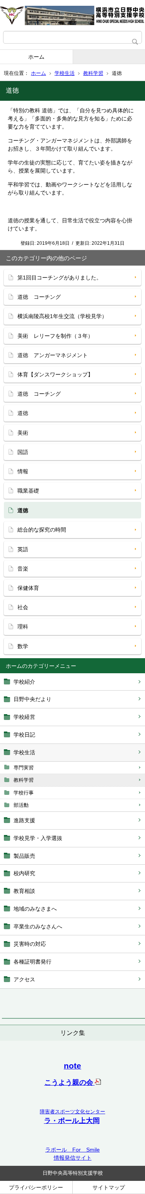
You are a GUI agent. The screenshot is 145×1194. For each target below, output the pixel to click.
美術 (22, 433)
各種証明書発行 (32, 962)
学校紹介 (24, 682)
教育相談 (24, 891)
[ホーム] (72, 15)
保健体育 (28, 588)
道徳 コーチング (39, 297)
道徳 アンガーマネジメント (52, 355)
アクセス (24, 979)
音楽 (22, 569)
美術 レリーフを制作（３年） (55, 336)
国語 (22, 452)
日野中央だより (32, 699)
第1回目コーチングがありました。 (59, 277)
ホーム (36, 57)
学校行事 (24, 793)
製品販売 (24, 856)
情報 (22, 471)
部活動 (21, 805)
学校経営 (24, 717)
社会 (22, 607)
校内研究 (24, 873)
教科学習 (93, 73)
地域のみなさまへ (35, 909)
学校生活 (65, 73)
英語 (22, 549)
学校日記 (24, 735)
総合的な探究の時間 (41, 530)
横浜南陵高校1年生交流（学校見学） (62, 316)
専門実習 (24, 768)
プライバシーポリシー (36, 1187)
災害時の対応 (30, 944)
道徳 (22, 413)
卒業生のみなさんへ (38, 926)
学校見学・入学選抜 (38, 838)
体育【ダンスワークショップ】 (55, 374)
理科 (22, 626)
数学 (22, 646)
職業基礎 (28, 491)
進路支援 (24, 820)
